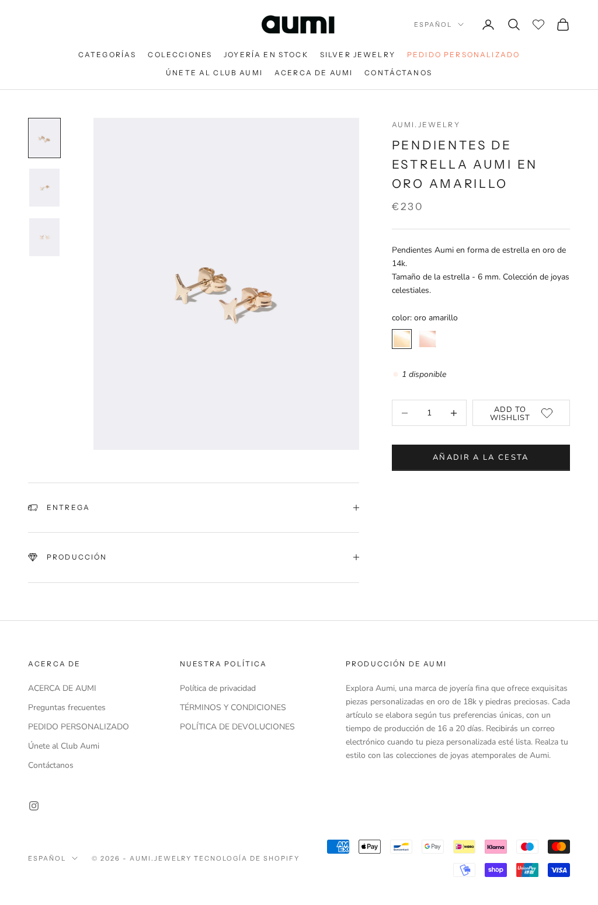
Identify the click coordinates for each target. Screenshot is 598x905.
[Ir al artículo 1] (44, 138)
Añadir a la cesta (481, 457)
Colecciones (180, 54)
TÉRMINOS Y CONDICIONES (233, 707)
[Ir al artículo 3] (44, 237)
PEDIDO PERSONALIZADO (78, 726)
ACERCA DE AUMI (62, 688)
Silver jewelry (357, 54)
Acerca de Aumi (313, 72)
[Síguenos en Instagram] (34, 806)
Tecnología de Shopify (247, 858)
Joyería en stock (266, 54)
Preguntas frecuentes (67, 707)
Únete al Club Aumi (214, 72)
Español (433, 24)
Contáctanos (398, 72)
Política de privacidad (218, 688)
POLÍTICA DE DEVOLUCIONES (237, 726)
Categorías (107, 54)
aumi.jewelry (426, 124)
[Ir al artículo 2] (44, 187)
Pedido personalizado (463, 54)
